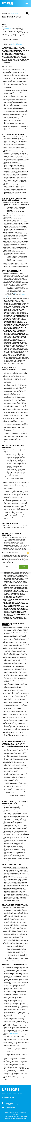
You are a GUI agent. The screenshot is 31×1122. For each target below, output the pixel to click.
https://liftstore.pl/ (6, 28)
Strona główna (6, 13)
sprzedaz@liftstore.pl (16, 44)
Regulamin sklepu (18, 1116)
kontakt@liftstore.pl (11, 1107)
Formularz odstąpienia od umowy (18, 1118)
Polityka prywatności (8, 1116)
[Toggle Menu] (27, 3)
